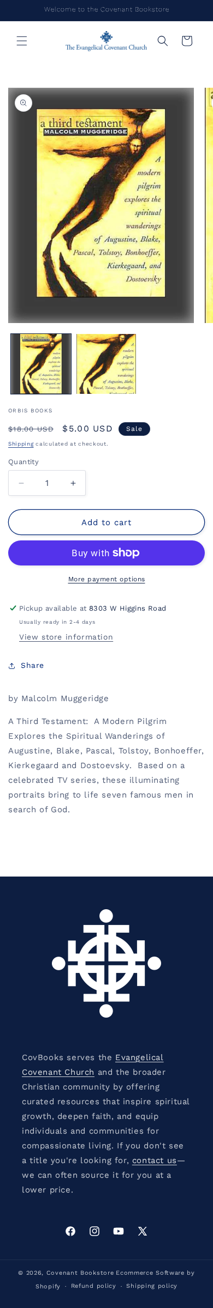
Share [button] (32, 665)
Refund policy (93, 1285)
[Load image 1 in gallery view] (41, 364)
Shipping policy (151, 1285)
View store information (66, 636)
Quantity (23, 462)
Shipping (21, 444)
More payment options (106, 579)
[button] (22, 41)
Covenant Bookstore (80, 1272)
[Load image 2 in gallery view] (106, 364)
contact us (154, 1160)
